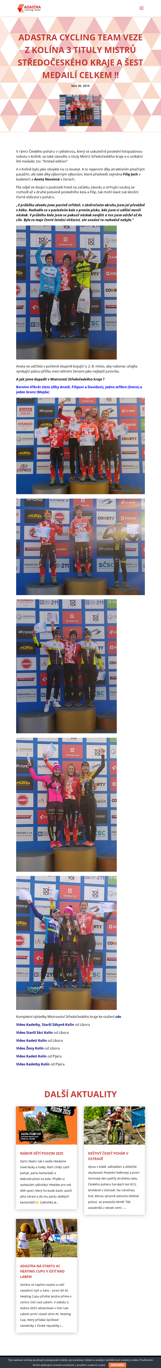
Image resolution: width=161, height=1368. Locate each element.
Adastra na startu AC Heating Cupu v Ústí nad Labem (42, 1271)
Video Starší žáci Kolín (34, 1032)
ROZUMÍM (117, 1365)
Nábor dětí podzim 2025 (41, 1153)
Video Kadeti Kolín (31, 1040)
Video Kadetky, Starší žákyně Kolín (45, 1024)
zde (118, 1016)
